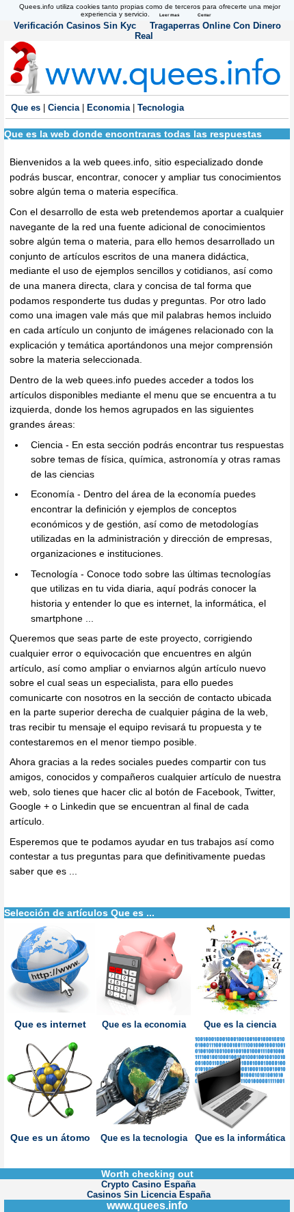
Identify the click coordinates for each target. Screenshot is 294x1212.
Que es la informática (240, 1138)
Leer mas (169, 14)
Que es (27, 107)
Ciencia (65, 107)
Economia (110, 107)
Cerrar (204, 14)
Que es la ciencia (240, 1024)
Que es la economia (144, 1024)
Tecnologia (160, 107)
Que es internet (50, 1024)
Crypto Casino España (148, 1184)
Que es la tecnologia (144, 1138)
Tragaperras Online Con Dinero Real (208, 30)
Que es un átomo (50, 1137)
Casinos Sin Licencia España (149, 1194)
